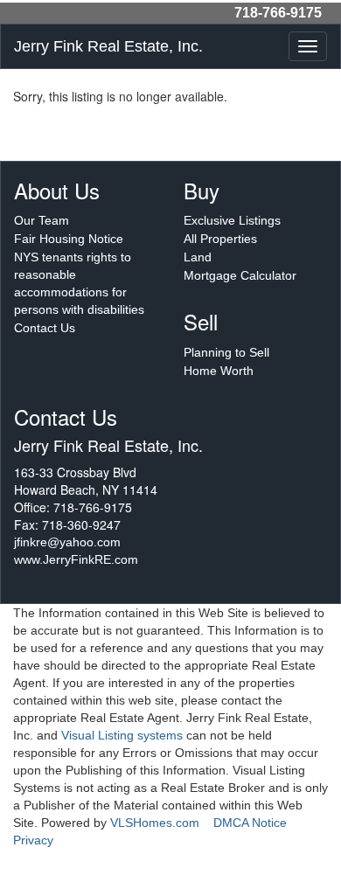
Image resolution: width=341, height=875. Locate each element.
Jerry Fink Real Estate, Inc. (108, 46)
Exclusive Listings (232, 220)
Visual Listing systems (122, 735)
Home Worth (219, 371)
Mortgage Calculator (240, 275)
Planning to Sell (226, 352)
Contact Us (44, 328)
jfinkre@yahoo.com (67, 542)
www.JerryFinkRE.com (76, 559)
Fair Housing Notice (68, 239)
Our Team (41, 220)
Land (198, 257)
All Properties (220, 239)
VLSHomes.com (154, 823)
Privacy (33, 840)
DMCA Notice (250, 823)
